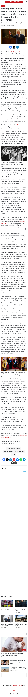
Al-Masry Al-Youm (17, 685)
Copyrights (19, 688)
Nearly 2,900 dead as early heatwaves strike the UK (21, 624)
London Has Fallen (6, 608)
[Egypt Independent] (14, 2)
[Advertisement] (14, 533)
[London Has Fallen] (7, 603)
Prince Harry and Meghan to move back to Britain (20, 609)
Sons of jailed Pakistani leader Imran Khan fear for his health (7, 624)
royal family (20, 451)
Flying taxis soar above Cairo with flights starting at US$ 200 (18, 668)
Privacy (24, 688)
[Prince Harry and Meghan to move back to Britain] (21, 603)
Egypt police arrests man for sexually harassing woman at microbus (17, 662)
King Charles (9, 451)
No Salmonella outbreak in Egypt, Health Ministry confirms (12, 654)
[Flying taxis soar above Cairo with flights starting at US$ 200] (5, 669)
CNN (4, 25)
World (3, 6)
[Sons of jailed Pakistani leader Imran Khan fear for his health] (7, 618)
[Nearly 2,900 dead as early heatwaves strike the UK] (21, 618)
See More (14, 675)
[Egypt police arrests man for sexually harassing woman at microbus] (5, 662)
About (3, 688)
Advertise (7, 688)
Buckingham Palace (17, 52)
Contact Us (13, 688)
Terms (14, 690)
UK (14, 454)
